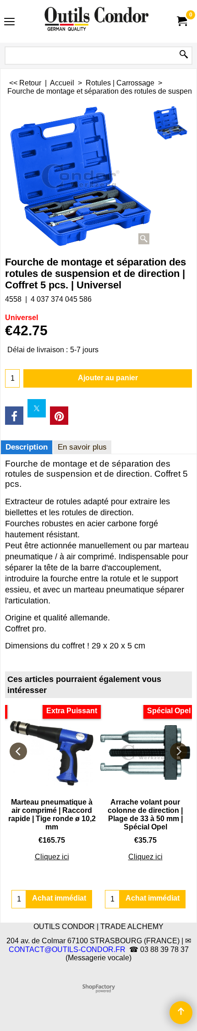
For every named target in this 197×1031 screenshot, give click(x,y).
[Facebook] (14, 415)
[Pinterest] (59, 415)
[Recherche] (184, 55)
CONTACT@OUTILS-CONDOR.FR (67, 949)
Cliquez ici (52, 857)
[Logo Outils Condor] (97, 21)
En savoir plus (82, 447)
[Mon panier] (181, 21)
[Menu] (9, 22)
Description (26, 447)
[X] (36, 408)
